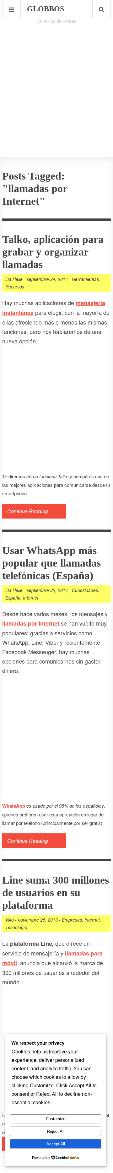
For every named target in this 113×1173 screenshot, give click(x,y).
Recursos (14, 286)
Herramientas (85, 279)
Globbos (45, 9)
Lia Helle (14, 279)
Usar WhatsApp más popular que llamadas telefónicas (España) (51, 563)
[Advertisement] (56, 81)
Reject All (55, 1131)
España (12, 598)
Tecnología (16, 927)
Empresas (72, 920)
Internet (30, 598)
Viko (9, 920)
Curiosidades (85, 590)
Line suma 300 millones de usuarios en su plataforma (55, 892)
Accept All (55, 1144)
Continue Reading (27, 511)
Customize (55, 1119)
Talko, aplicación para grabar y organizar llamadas (53, 252)
